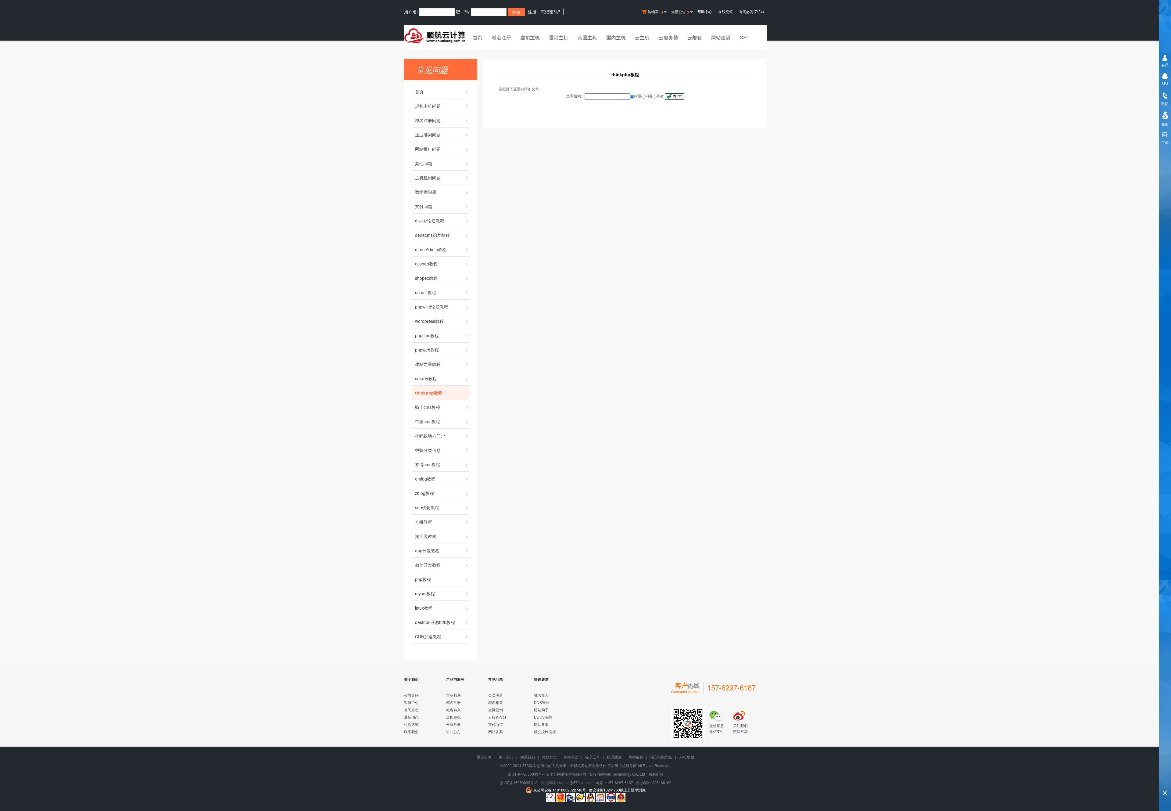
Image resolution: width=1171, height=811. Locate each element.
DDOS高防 (543, 716)
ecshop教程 (426, 264)
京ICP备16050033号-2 (518, 782)
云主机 (642, 37)
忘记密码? (550, 12)
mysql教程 (425, 593)
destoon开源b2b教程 (435, 622)
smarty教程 (426, 378)
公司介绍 (411, 694)
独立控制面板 (545, 731)
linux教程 (423, 608)
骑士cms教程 (427, 407)
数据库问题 (425, 192)
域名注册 (501, 37)
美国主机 (587, 37)
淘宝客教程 (425, 536)
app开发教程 (427, 550)
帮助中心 (704, 11)
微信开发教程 (428, 565)
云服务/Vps (497, 716)
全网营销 (495, 709)
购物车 (655, 12)
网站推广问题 (428, 149)
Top (1165, 782)
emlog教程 (425, 479)
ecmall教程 (425, 292)
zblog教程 (424, 493)
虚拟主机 (530, 37)
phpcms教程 (427, 335)
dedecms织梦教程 (432, 235)
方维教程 (423, 522)
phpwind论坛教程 (431, 307)
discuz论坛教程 (429, 221)
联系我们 (411, 731)
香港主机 (558, 37)
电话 (1165, 103)
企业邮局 (453, 694)
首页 (477, 37)
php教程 (423, 579)
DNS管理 (541, 702)
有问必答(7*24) (751, 11)
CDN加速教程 (428, 636)
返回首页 (484, 756)
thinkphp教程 (428, 393)
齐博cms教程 (427, 464)
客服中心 (411, 702)
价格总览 (571, 756)
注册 (532, 12)
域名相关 (495, 702)
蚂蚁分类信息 (428, 450)
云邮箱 (694, 37)
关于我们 (506, 756)
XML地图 (686, 756)
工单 (1165, 142)
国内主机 (616, 37)
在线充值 (725, 11)
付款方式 (411, 724)
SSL (744, 37)
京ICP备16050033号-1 (526, 774)
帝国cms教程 (427, 421)
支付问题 (423, 206)
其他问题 (423, 163)
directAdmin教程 (430, 249)
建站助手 (541, 709)
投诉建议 (614, 756)
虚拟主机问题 (428, 106)
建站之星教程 (428, 364)
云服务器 (668, 37)
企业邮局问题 (428, 135)
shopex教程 (426, 278)
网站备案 (495, 731)
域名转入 (453, 709)
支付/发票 (496, 724)
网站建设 (721, 37)
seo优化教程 (427, 507)
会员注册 (495, 694)
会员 (1165, 64)
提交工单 (592, 756)
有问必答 (411, 709)
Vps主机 (453, 731)
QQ (1165, 82)
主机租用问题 (428, 178)
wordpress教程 (429, 321)
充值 (1165, 124)
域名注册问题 (428, 120)
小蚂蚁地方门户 (430, 436)
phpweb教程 (427, 350)
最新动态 (411, 716)
